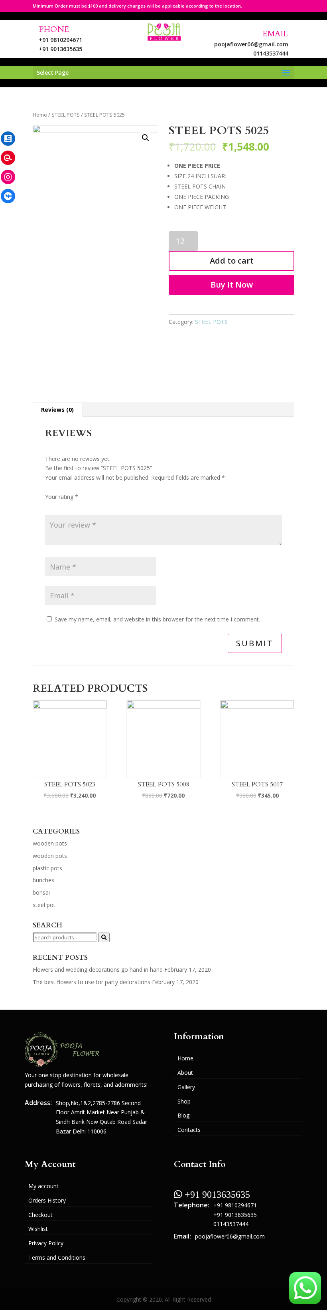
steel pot (44, 905)
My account (43, 1186)
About (185, 1072)
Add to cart (232, 260)
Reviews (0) (57, 409)
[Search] (104, 937)
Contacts (189, 1129)
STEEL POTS (65, 114)
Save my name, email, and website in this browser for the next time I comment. (157, 619)
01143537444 (270, 53)
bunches (43, 880)
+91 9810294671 (60, 40)
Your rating (61, 496)
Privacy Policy (45, 1243)
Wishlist (38, 1229)
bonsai (41, 892)
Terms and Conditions (56, 1257)
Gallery (186, 1087)
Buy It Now (232, 284)
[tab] (57, 410)
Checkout (40, 1215)
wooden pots (50, 843)
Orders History (47, 1200)
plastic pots (47, 868)
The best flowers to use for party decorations (91, 982)
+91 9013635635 (60, 49)
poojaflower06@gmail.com (251, 44)
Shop (184, 1101)
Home (40, 114)
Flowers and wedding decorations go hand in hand (98, 969)
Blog (183, 1115)
